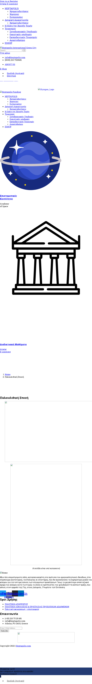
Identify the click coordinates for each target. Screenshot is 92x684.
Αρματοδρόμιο (17, 40)
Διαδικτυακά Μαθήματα (13, 344)
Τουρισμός (10, 28)
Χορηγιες (14, 14)
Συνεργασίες (16, 17)
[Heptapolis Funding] (10, 92)
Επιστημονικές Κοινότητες (8, 197)
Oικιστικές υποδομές (21, 34)
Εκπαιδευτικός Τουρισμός (23, 37)
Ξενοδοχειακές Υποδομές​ (23, 31)
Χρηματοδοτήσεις (19, 11)
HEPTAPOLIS (12, 8)
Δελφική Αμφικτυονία (16, 20)
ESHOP (8, 43)
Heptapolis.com (23, 646)
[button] (3, 69)
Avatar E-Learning (9, 4)
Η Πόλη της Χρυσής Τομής (18, 25)
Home (7, 374)
